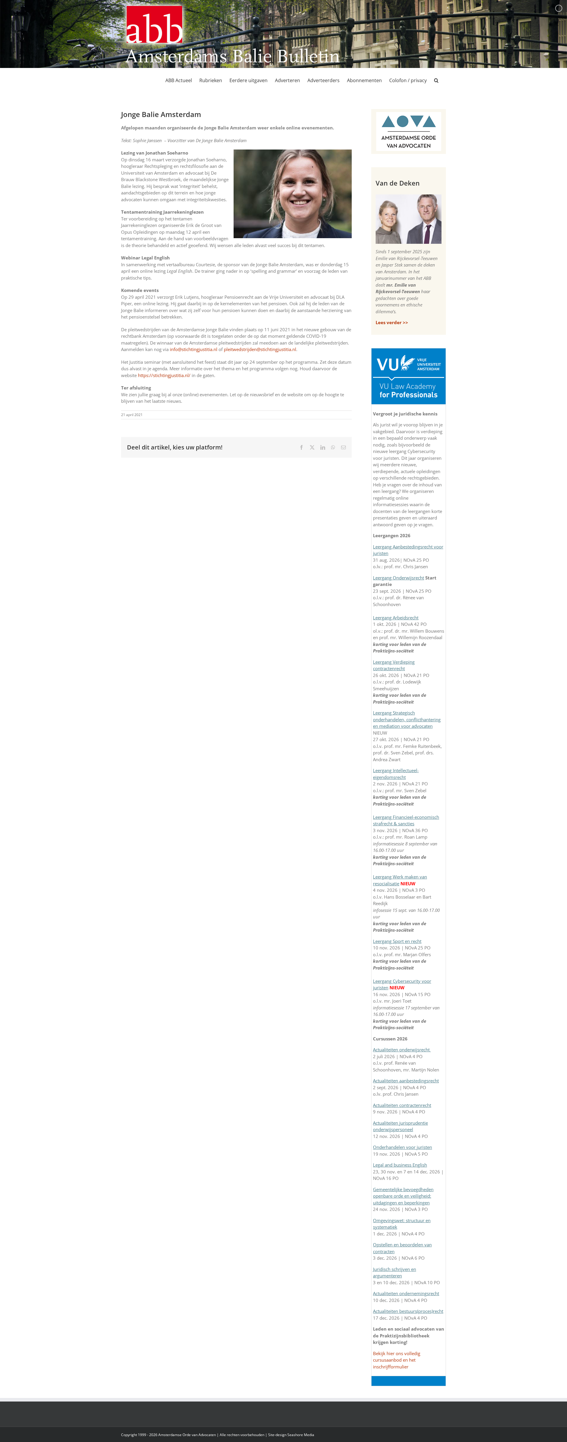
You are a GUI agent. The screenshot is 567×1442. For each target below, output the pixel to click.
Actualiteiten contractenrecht (402, 1105)
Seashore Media (300, 1434)
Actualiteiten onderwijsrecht (402, 1050)
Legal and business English (400, 1165)
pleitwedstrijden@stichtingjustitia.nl (260, 349)
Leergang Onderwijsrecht (398, 578)
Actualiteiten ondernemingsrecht (406, 1293)
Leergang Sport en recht (397, 941)
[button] (436, 80)
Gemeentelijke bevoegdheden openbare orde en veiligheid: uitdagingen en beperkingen (403, 1196)
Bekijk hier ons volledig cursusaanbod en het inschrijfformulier (396, 1360)
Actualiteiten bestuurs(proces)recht (408, 1311)
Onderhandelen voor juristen (402, 1147)
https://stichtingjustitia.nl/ (164, 375)
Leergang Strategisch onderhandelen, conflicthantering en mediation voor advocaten (407, 719)
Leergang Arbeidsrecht (395, 618)
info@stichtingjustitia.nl (193, 349)
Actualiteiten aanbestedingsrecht (406, 1081)
